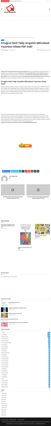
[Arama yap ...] (49, 9)
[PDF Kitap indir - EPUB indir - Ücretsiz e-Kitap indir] (10, 9)
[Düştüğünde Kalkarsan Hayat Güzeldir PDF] (4, 324)
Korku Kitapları (4, 376)
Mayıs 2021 (4, 409)
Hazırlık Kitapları (5, 338)
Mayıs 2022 (4, 395)
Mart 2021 (4, 413)
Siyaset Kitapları (5, 356)
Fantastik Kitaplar (5, 358)
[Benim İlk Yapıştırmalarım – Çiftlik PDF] (42, 229)
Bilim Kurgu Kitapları (6, 352)
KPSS (3, 378)
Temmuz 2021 (4, 405)
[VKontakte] (32, 171)
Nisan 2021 (4, 411)
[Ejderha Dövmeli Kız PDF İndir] (4, 315)
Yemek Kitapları (5, 380)
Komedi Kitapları (5, 366)
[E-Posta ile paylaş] (35, 171)
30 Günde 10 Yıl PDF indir (14, 302)
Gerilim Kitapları (5, 386)
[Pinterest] (26, 171)
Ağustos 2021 (4, 403)
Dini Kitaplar (4, 350)
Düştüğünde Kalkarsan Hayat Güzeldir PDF (18, 322)
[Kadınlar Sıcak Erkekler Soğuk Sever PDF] (4, 309)
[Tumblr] (23, 171)
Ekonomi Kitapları (5, 362)
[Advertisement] (25, 26)
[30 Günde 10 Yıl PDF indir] (4, 304)
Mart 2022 (4, 399)
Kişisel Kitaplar (4, 348)
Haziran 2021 (4, 407)
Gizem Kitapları (5, 384)
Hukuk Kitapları (5, 382)
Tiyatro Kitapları (5, 364)
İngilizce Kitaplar (5, 336)
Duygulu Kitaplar (5, 372)
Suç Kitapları (4, 374)
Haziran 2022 (4, 393)
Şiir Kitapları (4, 368)
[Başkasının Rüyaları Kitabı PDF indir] (25, 235)
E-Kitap (7, 37)
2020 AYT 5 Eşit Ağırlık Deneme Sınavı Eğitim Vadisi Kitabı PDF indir (8, 226)
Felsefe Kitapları (5, 346)
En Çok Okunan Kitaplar (6, 342)
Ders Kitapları (4, 334)
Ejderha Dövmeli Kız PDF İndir (15, 1)
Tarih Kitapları (4, 344)
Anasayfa (3, 37)
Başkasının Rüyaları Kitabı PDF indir (25, 248)
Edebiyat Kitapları (5, 340)
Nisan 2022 (4, 397)
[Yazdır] (38, 171)
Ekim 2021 (4, 401)
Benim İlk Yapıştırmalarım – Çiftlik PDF (41, 236)
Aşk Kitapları (4, 354)
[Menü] (1, 9)
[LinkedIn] (20, 171)
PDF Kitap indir (6, 50)
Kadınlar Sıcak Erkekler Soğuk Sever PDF (18, 308)
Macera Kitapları (5, 360)
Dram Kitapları (4, 370)
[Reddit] (29, 171)
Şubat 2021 (4, 414)
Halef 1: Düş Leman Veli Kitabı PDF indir (9, 319)
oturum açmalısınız (13, 276)
